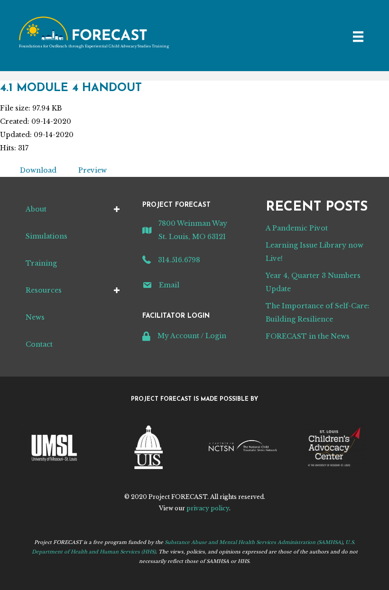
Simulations (46, 236)
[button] (116, 209)
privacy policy (207, 508)
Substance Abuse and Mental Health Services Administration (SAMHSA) (254, 542)
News (35, 317)
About (36, 209)
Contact (39, 344)
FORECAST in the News (308, 336)
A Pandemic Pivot (297, 228)
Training (41, 263)
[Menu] (358, 36)
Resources (44, 290)
